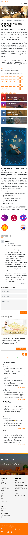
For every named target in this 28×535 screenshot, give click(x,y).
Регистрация (20, 358)
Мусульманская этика (21, 485)
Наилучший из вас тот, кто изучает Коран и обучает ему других (12, 463)
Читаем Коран (7, 459)
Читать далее (21, 375)
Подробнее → (21, 348)
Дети (2, 510)
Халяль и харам (5, 488)
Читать (4, 469)
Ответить (24, 283)
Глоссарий (4, 501)
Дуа (2, 498)
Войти (7, 358)
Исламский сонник (20, 495)
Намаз (2, 490)
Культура (17, 483)
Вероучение (4, 478)
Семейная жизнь (5, 512)
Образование (18, 487)
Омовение (3, 487)
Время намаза (4, 492)
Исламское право (19, 482)
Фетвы (2, 500)
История (17, 480)
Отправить (23, 312)
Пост (2, 496)
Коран (2, 482)
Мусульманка (4, 508)
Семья (2, 506)
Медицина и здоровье (21, 488)
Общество (18, 478)
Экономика (18, 492)
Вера (2, 480)
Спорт (16, 493)
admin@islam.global (17, 529)
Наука (16, 490)
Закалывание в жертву (8, 42)
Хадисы (3, 493)
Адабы (2, 495)
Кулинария (3, 517)
